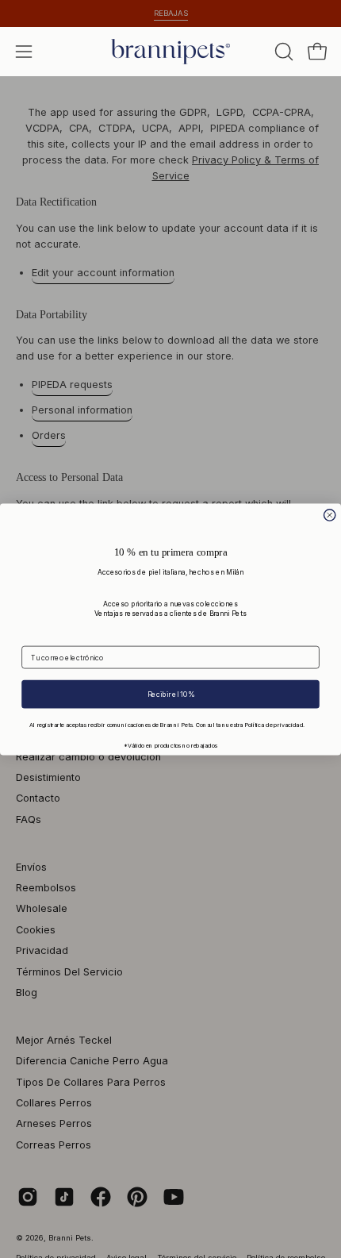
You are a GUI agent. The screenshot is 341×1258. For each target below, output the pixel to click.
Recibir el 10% (171, 693)
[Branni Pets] (170, 51)
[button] (282, 51)
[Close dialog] (329, 514)
